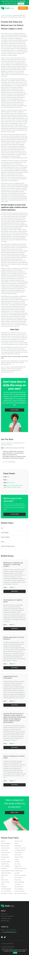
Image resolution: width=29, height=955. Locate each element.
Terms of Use (4, 914)
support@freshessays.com (10, 932)
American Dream (18, 841)
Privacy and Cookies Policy (7, 916)
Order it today (14, 812)
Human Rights (6, 487)
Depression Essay (5, 857)
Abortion (3, 841)
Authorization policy (6, 918)
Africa (8, 485)
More (24, 951)
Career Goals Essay (5, 848)
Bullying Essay (18, 845)
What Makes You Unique (7, 893)
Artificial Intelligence (6, 843)
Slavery (2, 884)
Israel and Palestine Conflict (7, 870)
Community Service (5, 852)
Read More (15, 584)
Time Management (19, 889)
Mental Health (4, 875)
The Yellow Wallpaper (6, 889)
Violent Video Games (19, 891)
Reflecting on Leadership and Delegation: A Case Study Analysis (13, 564)
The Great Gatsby (19, 886)
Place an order (15, 409)
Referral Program (5, 920)
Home (2, 15)
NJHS (2, 877)
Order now (23, 8)
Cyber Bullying (4, 854)
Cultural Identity (18, 852)
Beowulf (16, 843)
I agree (15, 952)
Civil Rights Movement (20, 850)
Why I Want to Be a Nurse (21, 893)
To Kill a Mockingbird (6, 891)
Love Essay (17, 873)
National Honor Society (20, 875)
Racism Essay (18, 879)
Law (12, 487)
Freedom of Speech (5, 861)
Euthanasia (3, 886)
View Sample (14, 591)
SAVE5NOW (21, 3)
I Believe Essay (18, 866)
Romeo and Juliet (5, 882)
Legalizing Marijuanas (6, 873)
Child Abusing (4, 850)
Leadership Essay (19, 870)
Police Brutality (18, 877)
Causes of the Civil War (20, 848)
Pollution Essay (4, 879)
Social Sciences (8, 15)
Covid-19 (3, 859)
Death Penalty (18, 854)
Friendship (17, 861)
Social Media (17, 884)
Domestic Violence (19, 857)
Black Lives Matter (5, 845)
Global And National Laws (16, 485)
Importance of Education (20, 868)
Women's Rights (17, 487)
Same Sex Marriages (19, 882)
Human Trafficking (5, 866)
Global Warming (5, 863)
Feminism (17, 859)
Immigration (4, 868)
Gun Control (17, 863)
